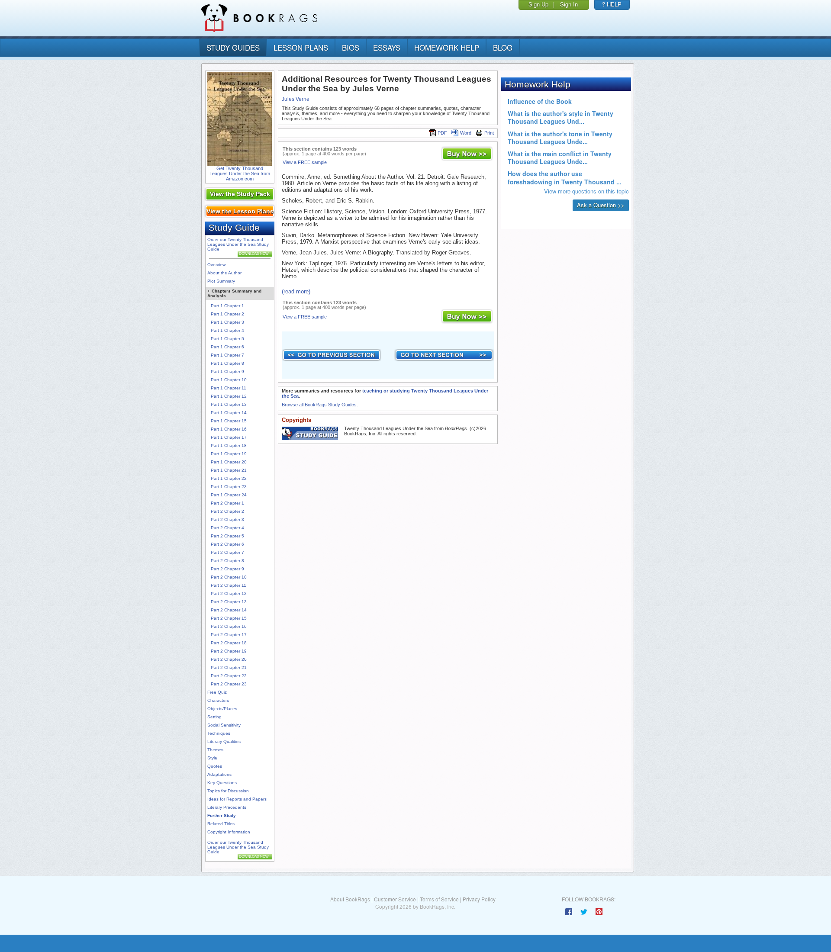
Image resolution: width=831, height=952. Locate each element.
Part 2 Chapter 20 (229, 659)
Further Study (221, 815)
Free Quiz (217, 692)
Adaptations (219, 774)
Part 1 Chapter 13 (229, 404)
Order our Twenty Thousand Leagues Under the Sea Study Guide (238, 244)
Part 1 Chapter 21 (229, 470)
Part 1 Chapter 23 (229, 486)
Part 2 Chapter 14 (229, 610)
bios (350, 47)
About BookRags (350, 899)
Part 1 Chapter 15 (229, 420)
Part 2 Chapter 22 (229, 675)
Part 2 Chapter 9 (227, 568)
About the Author (224, 272)
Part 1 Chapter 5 (227, 338)
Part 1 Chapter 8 (227, 363)
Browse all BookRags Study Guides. (320, 404)
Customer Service (395, 899)
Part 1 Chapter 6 (227, 346)
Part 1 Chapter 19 (229, 453)
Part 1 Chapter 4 (227, 330)
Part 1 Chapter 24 (229, 494)
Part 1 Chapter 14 (229, 412)
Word (465, 132)
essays (386, 47)
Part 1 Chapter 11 (228, 388)
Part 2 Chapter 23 (229, 684)
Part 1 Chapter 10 (229, 379)
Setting (214, 716)
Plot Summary (221, 281)
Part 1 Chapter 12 (229, 396)
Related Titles (221, 823)
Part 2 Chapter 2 (227, 511)
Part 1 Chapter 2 (227, 314)
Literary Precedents (226, 807)
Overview (216, 264)
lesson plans (301, 47)
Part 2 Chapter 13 (229, 601)
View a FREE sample (305, 162)
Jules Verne (295, 99)
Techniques (218, 733)
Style (212, 758)
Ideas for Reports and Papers (237, 799)
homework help (446, 47)
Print (489, 132)
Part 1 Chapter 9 (227, 371)
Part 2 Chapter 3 (227, 519)
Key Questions (222, 782)
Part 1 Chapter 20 (229, 462)
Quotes (214, 766)
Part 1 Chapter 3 (227, 322)
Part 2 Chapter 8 (227, 560)
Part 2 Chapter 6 (227, 544)
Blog (502, 47)
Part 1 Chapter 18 (229, 445)
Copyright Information (228, 832)
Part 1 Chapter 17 (229, 437)
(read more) (296, 291)
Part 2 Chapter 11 (228, 585)
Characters (218, 700)
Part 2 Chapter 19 (229, 651)
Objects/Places (222, 708)
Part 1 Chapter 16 (229, 429)
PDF (442, 132)
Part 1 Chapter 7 (227, 355)
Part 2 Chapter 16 (229, 626)
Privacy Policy (479, 899)
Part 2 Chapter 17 (229, 634)
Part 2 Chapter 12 (229, 593)
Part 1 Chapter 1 (227, 305)
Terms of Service (439, 899)
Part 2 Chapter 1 (227, 503)
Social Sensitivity (224, 725)
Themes (215, 749)
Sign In (569, 4)
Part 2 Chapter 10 (229, 577)
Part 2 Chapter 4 (227, 527)
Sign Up (538, 4)
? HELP (612, 4)
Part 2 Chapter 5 (227, 536)
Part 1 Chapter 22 (229, 478)
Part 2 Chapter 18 (229, 642)
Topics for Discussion (228, 790)
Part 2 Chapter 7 (227, 552)
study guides (233, 47)
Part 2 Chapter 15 (229, 618)
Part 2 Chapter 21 (229, 667)
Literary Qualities (224, 741)
